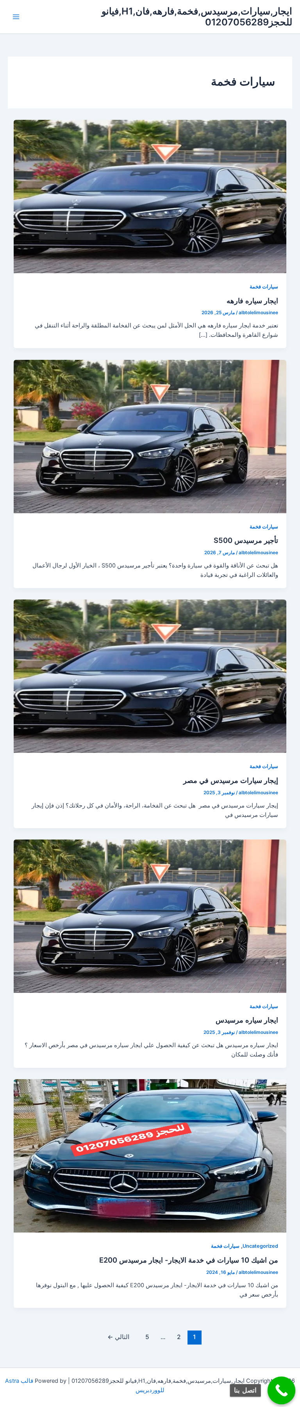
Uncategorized (260, 1246)
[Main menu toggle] (16, 17)
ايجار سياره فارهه (252, 300)
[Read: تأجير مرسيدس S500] (150, 435)
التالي (118, 1337)
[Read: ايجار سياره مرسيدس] (150, 915)
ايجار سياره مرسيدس (247, 1020)
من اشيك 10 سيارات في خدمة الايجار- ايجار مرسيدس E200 (188, 1260)
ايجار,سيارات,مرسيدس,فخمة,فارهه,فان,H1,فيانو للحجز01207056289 (197, 16)
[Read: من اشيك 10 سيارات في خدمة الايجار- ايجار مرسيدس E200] (150, 1155)
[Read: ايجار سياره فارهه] (150, 196)
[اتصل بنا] (282, 1391)
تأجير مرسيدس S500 (246, 540)
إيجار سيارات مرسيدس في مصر (229, 780)
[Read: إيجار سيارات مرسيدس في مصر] (150, 675)
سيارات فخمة (264, 287)
